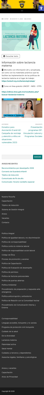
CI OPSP (5, 19)
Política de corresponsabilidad (14, 242)
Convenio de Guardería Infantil (14, 171)
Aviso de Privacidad (10, 377)
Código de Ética (8, 255)
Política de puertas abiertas (13, 280)
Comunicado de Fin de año (12, 178)
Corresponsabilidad (10, 318)
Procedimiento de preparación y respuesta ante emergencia (21, 290)
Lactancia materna (9, 340)
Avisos (28, 19)
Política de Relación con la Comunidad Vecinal (20, 300)
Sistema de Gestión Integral (13, 209)
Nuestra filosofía (8, 197)
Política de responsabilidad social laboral (18, 250)
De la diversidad (8, 336)
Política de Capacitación (11, 263)
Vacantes (5, 218)
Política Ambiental (9, 285)
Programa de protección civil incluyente (18, 327)
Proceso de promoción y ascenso (15, 259)
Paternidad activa (9, 344)
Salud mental (7, 348)
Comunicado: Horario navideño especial (18, 182)
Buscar (37, 157)
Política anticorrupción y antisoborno (17, 296)
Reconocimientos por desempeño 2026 (18, 168)
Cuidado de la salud (10, 331)
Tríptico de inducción (10, 175)
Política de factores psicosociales (15, 276)
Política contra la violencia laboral (15, 246)
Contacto (5, 222)
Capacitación (7, 201)
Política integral (8, 233)
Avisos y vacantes (9, 368)
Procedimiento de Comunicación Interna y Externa (19, 306)
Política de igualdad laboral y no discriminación (21, 238)
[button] (41, 8)
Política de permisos (10, 272)
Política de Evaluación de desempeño (17, 268)
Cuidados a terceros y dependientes (16, 353)
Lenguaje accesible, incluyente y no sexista (19, 323)
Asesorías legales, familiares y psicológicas (19, 357)
